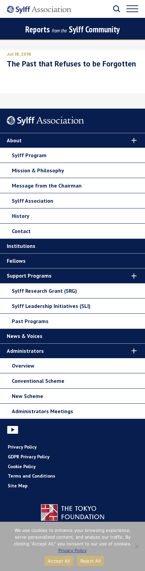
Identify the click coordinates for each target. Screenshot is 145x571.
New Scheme (27, 396)
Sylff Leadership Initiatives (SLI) (51, 306)
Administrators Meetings (42, 411)
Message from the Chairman (47, 185)
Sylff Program (29, 155)
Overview (23, 365)
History (20, 215)
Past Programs (30, 321)
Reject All (90, 561)
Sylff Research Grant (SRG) (44, 290)
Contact (21, 231)
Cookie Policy (22, 466)
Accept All (59, 561)
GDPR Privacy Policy (29, 457)
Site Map (18, 486)
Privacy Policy (22, 447)
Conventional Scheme (38, 380)
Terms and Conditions (31, 476)
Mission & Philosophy (38, 170)
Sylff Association (32, 200)
